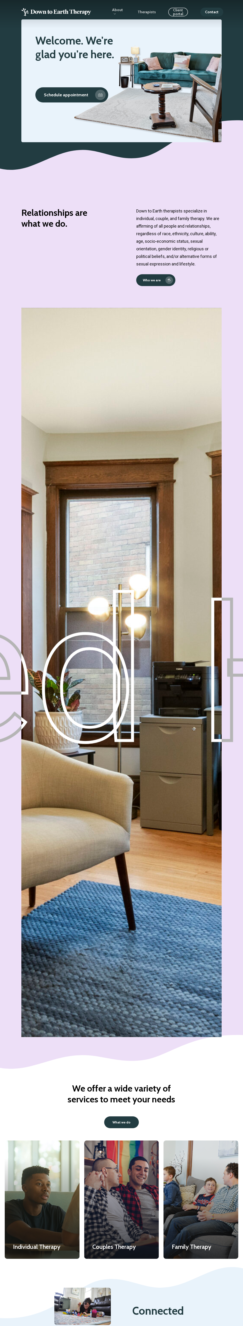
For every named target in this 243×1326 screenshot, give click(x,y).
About (117, 10)
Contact (212, 12)
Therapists (147, 12)
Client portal (178, 12)
